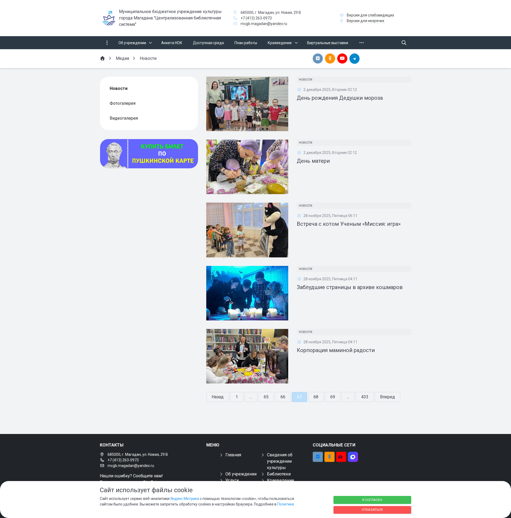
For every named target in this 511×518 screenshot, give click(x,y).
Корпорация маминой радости (336, 350)
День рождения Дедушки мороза (340, 98)
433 (364, 396)
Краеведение (280, 480)
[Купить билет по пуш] (149, 153)
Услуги (232, 480)
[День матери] (247, 167)
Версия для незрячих (365, 21)
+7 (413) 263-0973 (256, 18)
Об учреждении (241, 474)
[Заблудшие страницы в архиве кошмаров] (247, 293)
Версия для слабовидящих (370, 15)
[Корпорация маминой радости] (247, 356)
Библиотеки (279, 474)
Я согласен (372, 500)
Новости (305, 79)
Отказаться (372, 510)
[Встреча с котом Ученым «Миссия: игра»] (247, 230)
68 (316, 396)
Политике (285, 504)
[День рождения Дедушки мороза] (247, 104)
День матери (313, 161)
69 (332, 396)
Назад (218, 396)
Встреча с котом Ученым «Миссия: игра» (349, 224)
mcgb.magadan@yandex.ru (264, 24)
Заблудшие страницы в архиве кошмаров (350, 287)
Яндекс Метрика (184, 498)
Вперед (387, 396)
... (251, 396)
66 (283, 396)
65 (266, 396)
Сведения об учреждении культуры (279, 461)
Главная (233, 454)
